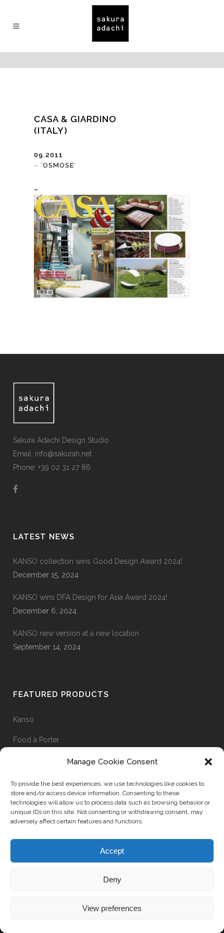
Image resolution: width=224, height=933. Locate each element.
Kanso (23, 719)
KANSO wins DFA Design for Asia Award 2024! (90, 597)
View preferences (112, 908)
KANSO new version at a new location (76, 633)
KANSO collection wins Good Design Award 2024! (97, 561)
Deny (112, 879)
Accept (112, 850)
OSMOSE (58, 165)
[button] (208, 762)
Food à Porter (36, 740)
